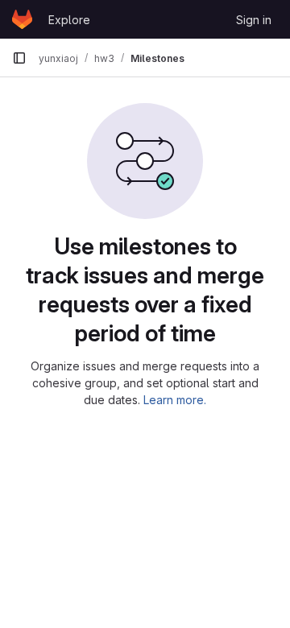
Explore (69, 20)
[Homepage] (22, 19)
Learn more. (174, 400)
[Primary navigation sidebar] (19, 58)
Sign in (253, 20)
